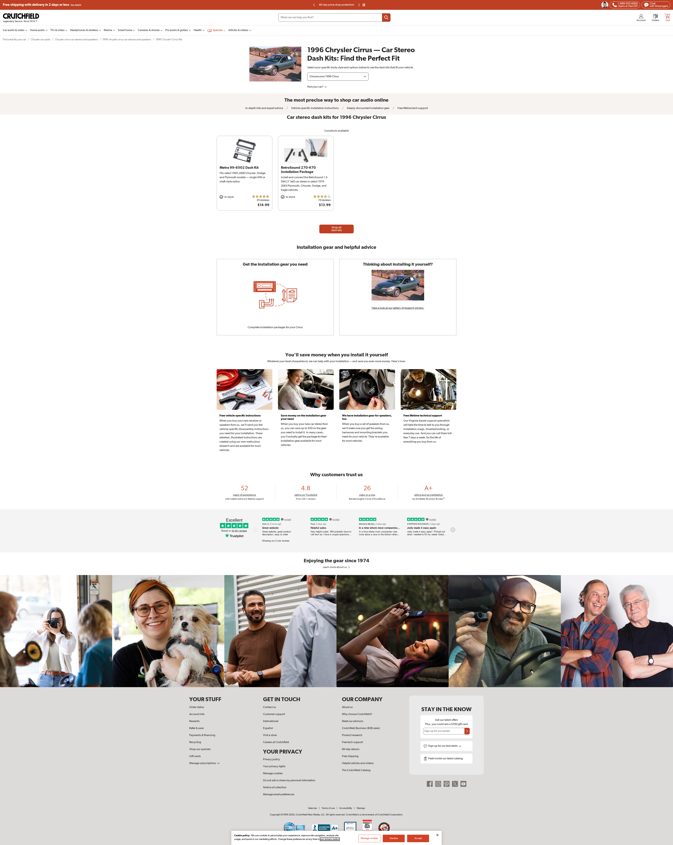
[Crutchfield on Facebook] (429, 783)
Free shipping (42, 4)
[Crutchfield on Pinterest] (446, 783)
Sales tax (312, 808)
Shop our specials (200, 749)
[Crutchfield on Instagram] (438, 783)
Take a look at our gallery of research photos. (398, 308)
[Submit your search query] (386, 17)
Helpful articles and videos (358, 763)
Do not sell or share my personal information (289, 780)
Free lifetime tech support (412, 108)
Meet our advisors (352, 721)
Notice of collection (274, 787)
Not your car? (315, 86)
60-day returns (336, 5)
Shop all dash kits (336, 229)
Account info (197, 714)
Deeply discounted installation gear (367, 108)
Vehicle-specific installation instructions (315, 108)
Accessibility (345, 808)
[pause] (363, 4)
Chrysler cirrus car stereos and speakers (76, 39)
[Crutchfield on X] (454, 783)
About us (347, 707)
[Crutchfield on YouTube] (463, 783)
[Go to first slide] (359, 5)
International (270, 721)
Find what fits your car (14, 39)
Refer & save (196, 728)
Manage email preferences (278, 794)
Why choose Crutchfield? (357, 714)
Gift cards (195, 756)
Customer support (274, 714)
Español (268, 728)
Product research (352, 735)
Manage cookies (273, 773)
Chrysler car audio (40, 39)
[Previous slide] (314, 5)
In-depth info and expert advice (264, 108)
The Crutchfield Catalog (356, 770)
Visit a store (270, 735)
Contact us (269, 707)
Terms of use (328, 808)
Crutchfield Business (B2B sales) (361, 728)
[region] (336, 631)
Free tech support (352, 742)
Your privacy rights (274, 766)
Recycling (195, 742)
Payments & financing (202, 735)
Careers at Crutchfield (276, 742)
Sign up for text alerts (443, 746)
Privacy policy (271, 759)
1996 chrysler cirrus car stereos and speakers (126, 39)
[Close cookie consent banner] (437, 835)
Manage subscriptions (203, 763)
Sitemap (361, 808)
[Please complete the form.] (467, 731)
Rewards (194, 721)
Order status (196, 707)
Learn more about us (335, 567)
